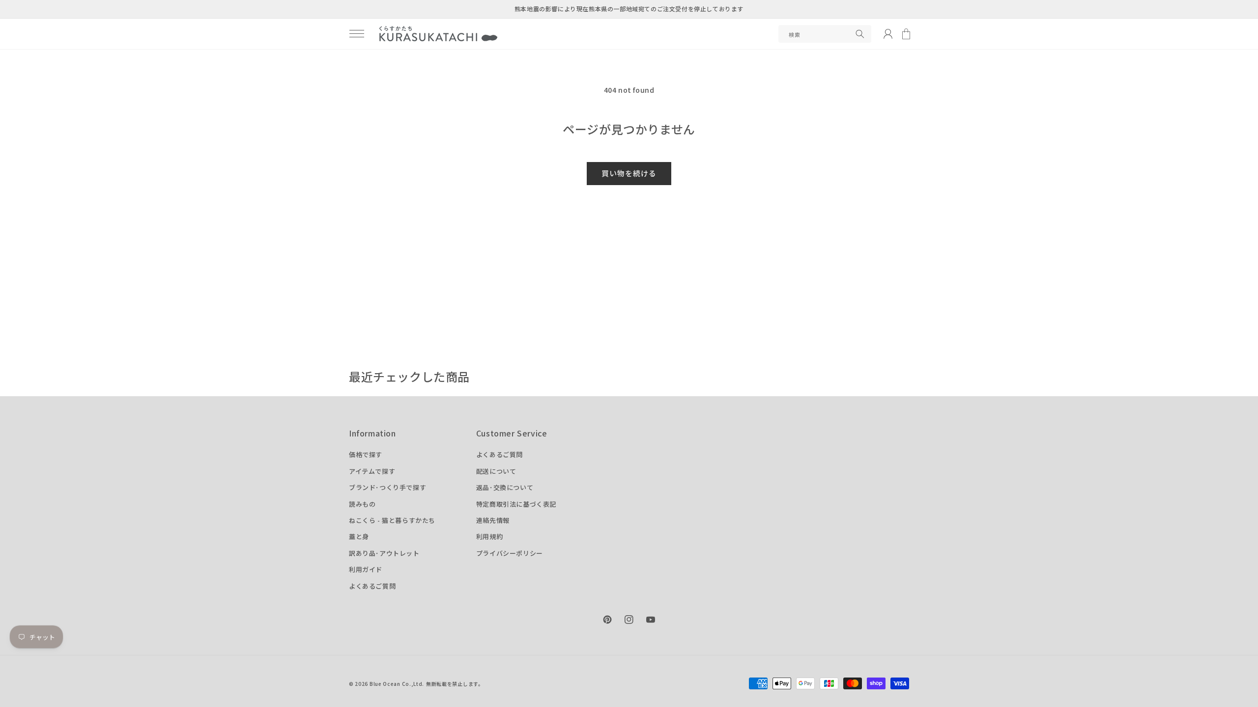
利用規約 (489, 536)
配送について (496, 471)
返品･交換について (504, 487)
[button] (357, 34)
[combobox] (824, 34)
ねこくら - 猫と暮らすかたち (392, 520)
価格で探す (365, 454)
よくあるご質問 (372, 586)
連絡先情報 (493, 520)
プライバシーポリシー (509, 553)
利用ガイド (365, 569)
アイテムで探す (372, 471)
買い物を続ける (629, 173)
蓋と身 (359, 536)
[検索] (860, 34)
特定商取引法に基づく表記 (516, 504)
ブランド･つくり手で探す (387, 487)
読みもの (362, 504)
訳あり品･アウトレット (384, 553)
